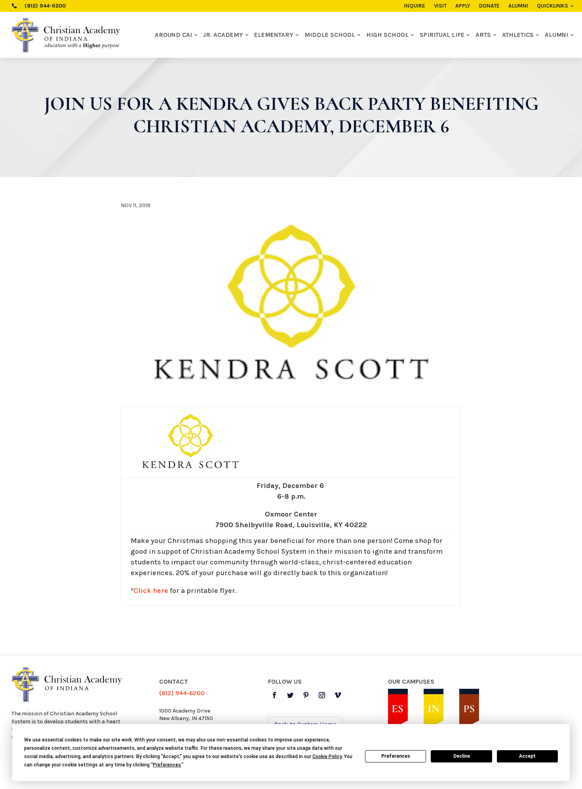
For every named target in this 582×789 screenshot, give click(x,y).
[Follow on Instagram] (322, 695)
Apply (462, 6)
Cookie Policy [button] (327, 756)
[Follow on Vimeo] (337, 695)
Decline (461, 756)
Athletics (518, 34)
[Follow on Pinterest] (306, 695)
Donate (489, 6)
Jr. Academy (223, 34)
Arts (483, 34)
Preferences (395, 756)
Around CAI (173, 34)
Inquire (414, 6)
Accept (527, 756)
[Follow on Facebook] (274, 695)
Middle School (329, 34)
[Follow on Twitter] (290, 695)
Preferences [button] (167, 765)
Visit (440, 6)
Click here (150, 590)
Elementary (273, 34)
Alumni (518, 6)
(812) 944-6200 (182, 693)
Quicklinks (552, 6)
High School (387, 34)
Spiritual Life (442, 34)
